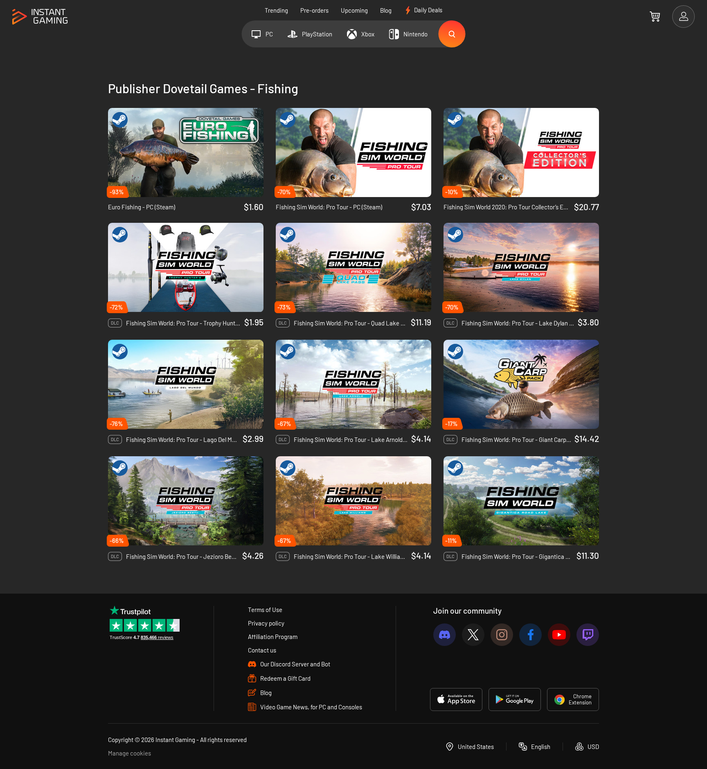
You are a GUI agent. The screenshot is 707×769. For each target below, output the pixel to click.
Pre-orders (314, 10)
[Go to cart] (655, 16)
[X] (473, 634)
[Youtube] (559, 634)
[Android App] (515, 699)
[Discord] (444, 634)
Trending (276, 10)
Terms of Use (265, 609)
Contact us (262, 650)
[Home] (40, 17)
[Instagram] (502, 634)
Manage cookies (129, 753)
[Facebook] (530, 634)
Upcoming (354, 10)
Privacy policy (266, 623)
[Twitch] (587, 634)
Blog (386, 10)
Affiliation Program (272, 636)
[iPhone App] (456, 699)
